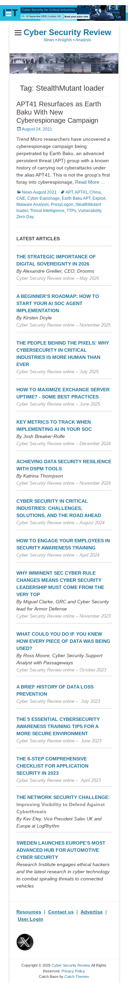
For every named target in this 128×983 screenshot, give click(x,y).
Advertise (92, 911)
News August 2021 (39, 192)
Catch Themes (77, 976)
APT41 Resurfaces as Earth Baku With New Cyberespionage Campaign (58, 112)
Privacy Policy (73, 971)
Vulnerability (89, 210)
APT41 (81, 192)
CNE (20, 198)
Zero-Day (25, 216)
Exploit (99, 198)
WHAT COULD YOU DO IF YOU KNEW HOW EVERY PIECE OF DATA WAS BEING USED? (63, 641)
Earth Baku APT (76, 198)
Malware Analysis (32, 204)
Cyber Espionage (43, 198)
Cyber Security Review (67, 32)
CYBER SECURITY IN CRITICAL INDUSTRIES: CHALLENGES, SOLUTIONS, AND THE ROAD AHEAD (58, 508)
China (95, 192)
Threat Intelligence (47, 210)
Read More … (90, 182)
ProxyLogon (62, 204)
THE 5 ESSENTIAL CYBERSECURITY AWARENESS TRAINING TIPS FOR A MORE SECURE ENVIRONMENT (58, 726)
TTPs (71, 210)
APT (69, 192)
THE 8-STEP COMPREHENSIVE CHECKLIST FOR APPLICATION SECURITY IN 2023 (52, 766)
